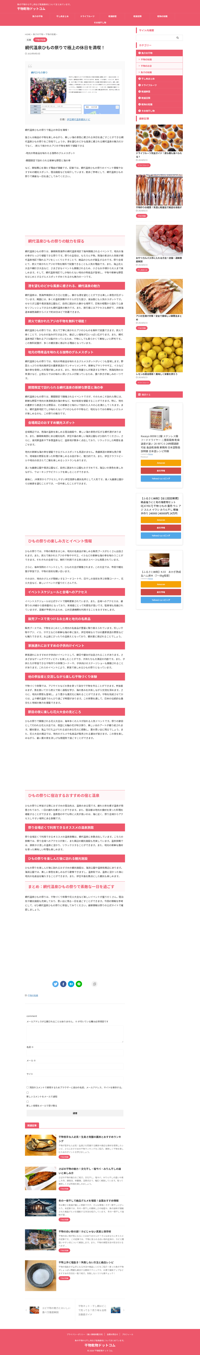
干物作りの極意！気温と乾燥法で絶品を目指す (159, 207)
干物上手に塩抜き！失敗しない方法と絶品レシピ (86, 1262)
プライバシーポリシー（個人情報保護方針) (85, 1334)
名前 (30, 1047)
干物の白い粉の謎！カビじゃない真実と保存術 (85, 1231)
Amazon (161, 462)
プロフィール (127, 1334)
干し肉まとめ (62, 16)
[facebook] (63, 984)
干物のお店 (146, 65)
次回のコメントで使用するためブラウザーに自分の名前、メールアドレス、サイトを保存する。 (76, 1087)
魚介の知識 (146, 72)
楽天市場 (161, 470)
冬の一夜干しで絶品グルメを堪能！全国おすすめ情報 (89, 1200)
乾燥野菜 (112, 16)
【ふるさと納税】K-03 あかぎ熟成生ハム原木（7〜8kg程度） (161, 573)
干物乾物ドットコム (31, 8)
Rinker (150, 454)
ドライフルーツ (87, 16)
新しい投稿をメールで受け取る (42, 1105)
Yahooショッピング (161, 478)
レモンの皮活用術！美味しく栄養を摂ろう (157, 374)
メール (31, 1060)
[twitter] (55, 984)
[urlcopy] (94, 984)
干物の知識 (33, 995)
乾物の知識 (162, 16)
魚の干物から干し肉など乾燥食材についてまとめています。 (100, 1340)
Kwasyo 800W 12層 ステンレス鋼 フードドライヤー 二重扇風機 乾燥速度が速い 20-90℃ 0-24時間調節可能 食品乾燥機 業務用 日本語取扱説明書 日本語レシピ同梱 (160, 443)
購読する (145, 394)
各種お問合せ (112, 1334)
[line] (79, 984)
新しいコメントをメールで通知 (42, 1096)
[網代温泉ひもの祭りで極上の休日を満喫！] (71, 984)
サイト (30, 1073)
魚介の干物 (37, 16)
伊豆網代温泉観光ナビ (78, 119)
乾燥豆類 (137, 16)
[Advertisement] (75, 211)
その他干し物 (100, 22)
